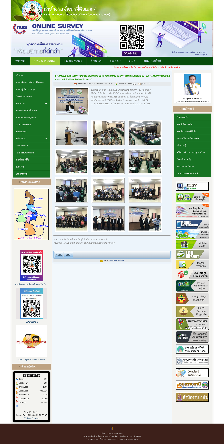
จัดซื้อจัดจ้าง (21, 139)
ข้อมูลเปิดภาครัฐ (184, 159)
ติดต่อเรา (96, 60)
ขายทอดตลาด (22, 146)
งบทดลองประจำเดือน (25, 153)
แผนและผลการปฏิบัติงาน (26, 117)
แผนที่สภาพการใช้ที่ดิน (186, 131)
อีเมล (132, 60)
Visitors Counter (31, 418)
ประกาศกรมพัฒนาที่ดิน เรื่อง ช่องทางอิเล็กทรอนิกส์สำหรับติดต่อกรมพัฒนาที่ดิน (133, 67)
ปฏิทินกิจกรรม (22, 174)
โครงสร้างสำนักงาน (24, 96)
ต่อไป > (68, 255)
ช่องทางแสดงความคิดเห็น (188, 173)
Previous (7, 38)
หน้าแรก (19, 75)
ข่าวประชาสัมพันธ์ (44, 60)
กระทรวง (115, 60)
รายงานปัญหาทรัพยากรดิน (188, 138)
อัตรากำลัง (20, 103)
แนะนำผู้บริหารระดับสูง (25, 89)
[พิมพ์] (134, 84)
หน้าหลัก (20, 60)
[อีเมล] (139, 84)
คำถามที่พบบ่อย (73, 60)
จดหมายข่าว (21, 132)
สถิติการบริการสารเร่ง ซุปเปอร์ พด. (191, 152)
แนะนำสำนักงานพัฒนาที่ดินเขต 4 (30, 82)
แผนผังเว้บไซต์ (152, 60)
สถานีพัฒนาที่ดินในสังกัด (26, 110)
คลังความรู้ (181, 145)
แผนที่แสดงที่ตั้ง (22, 160)
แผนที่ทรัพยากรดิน (184, 124)
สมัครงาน (20, 167)
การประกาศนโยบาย (185, 166)
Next (216, 38)
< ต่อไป (59, 255)
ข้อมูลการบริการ (183, 117)
